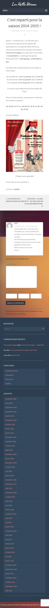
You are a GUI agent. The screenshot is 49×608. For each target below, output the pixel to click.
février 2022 (9, 429)
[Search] (42, 328)
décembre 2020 (11, 454)
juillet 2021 (9, 450)
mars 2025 (9, 403)
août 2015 (8, 518)
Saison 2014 (15, 355)
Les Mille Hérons (24, 4)
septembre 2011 (11, 586)
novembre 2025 (10, 399)
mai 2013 (8, 556)
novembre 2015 (10, 514)
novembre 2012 (10, 565)
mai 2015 (8, 522)
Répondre (34, 226)
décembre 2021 (11, 437)
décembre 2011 (11, 578)
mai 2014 (8, 539)
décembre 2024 (11, 407)
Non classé (9, 379)
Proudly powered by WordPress (10, 605)
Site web (33, 292)
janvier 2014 (9, 548)
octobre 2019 (10, 467)
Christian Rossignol (10, 345)
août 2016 (8, 501)
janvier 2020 (9, 458)
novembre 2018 (10, 480)
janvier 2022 (9, 433)
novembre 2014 (10, 531)
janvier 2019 (9, 475)
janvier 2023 (9, 416)
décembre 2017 (11, 484)
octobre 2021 (10, 446)
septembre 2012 (11, 569)
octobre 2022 (10, 424)
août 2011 (8, 591)
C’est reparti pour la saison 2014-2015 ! (24, 350)
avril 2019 (8, 471)
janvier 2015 (9, 527)
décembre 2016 (11, 493)
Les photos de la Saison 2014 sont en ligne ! (15, 201)
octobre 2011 (10, 582)
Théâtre (17, 189)
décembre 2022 (11, 420)
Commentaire (11, 264)
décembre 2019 (11, 463)
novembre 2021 (10, 441)
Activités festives (11, 371)
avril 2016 (8, 505)
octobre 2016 (10, 497)
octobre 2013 (10, 552)
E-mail (20, 292)
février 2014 (9, 544)
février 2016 (9, 510)
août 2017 (8, 488)
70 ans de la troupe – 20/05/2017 (32, 345)
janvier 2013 (9, 561)
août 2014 (8, 535)
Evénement (9, 375)
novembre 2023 (10, 412)
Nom (8, 292)
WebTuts (35, 605)
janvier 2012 (9, 573)
